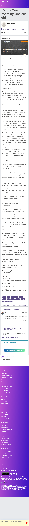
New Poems (4, 379)
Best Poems (4, 373)
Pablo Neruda (4, 431)
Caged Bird (4, 464)
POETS (8, 359)
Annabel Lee (4, 462)
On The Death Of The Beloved (9, 470)
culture (4, 299)
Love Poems (4, 399)
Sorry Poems (4, 414)
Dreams (3, 459)
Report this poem (22, 305)
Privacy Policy (8, 481)
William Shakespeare (6, 429)
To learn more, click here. (6, 524)
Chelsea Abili (11, 23)
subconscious (14, 297)
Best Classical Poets (6, 386)
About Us (3, 476)
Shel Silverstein (5, 438)
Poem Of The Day (5, 392)
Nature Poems (4, 412)
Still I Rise (3, 453)
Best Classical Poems (6, 377)
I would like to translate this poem (10, 337)
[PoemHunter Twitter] (14, 474)
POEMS (3, 359)
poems (8, 297)
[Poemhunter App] (5, 473)
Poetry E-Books (5, 418)
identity (12, 299)
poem (4, 297)
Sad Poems (4, 405)
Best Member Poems (6, 375)
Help (14, 478)
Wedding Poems (5, 410)
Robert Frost (4, 425)
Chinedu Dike (8, 312)
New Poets (4, 382)
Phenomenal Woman (6, 451)
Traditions (11, 301)
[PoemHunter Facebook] (11, 474)
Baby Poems (4, 401)
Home (2, 5)
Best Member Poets (6, 384)
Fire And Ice (4, 468)
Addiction (5, 301)
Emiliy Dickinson (5, 436)
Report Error (19, 478)
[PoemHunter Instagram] (16, 474)
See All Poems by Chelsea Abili (14, 350)
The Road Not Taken (6, 455)
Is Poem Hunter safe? (16, 479)
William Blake (4, 440)
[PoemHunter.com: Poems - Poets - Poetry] (8, 2)
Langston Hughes (5, 433)
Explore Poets (4, 390)
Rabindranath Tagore (6, 442)
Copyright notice (10, 476)
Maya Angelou (4, 427)
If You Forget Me (5, 457)
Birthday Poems (5, 407)
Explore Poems (5, 388)
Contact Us (9, 478)
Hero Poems (4, 416)
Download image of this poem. (8, 305)
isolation (17, 299)
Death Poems (4, 403)
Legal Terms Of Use (17, 481)
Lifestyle (23, 299)
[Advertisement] (14, 511)
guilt (8, 299)
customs (21, 297)
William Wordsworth (6, 444)
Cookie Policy (18, 476)
